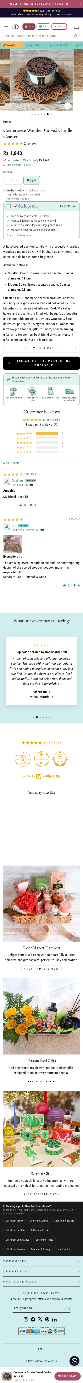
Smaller (13, 180)
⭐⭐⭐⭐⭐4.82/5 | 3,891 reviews (41, 10)
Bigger (31, 180)
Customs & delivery (40, 1249)
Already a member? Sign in (17, 164)
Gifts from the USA (15, 1230)
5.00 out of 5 (51, 420)
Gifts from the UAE (40, 1230)
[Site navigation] (6, 26)
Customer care (20, 1281)
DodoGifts (14, 1261)
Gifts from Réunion (15, 1249)
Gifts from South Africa (17, 1239)
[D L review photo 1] (12, 544)
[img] (13, 474)
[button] (13, 143)
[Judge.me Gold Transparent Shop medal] (41, 759)
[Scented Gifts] (41, 1129)
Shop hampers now (41, 968)
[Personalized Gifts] (41, 1016)
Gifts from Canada (39, 1220)
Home (7, 122)
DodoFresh (15, 1271)
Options (7, 172)
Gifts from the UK (14, 1220)
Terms (10, 235)
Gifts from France (44, 1239)
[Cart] (76, 26)
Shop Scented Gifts (41, 1194)
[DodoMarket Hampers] (41, 904)
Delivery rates (24, 235)
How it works (63, 1249)
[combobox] (41, 36)
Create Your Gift (41, 1081)
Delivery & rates (41, 348)
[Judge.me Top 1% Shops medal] (60, 759)
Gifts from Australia (64, 1220)
